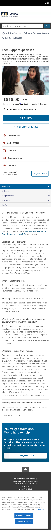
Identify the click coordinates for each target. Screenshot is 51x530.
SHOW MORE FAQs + (11, 415)
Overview (6, 186)
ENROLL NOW (26, 118)
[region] (24, 510)
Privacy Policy (40, 509)
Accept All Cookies (24, 515)
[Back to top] (25, 478)
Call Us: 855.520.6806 (12, 38)
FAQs (4, 205)
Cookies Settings (24, 521)
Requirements (8, 195)
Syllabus (5, 191)
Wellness (27, 33)
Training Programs (14, 33)
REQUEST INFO (40, 173)
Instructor (6, 200)
